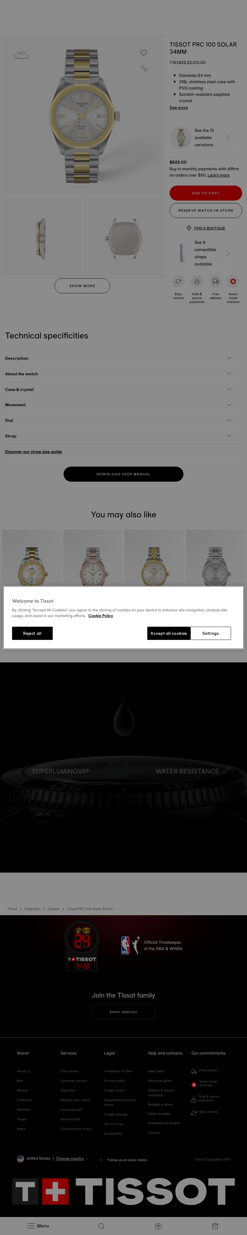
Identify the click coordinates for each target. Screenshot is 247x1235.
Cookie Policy (100, 616)
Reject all (32, 633)
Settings (210, 633)
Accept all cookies (169, 633)
